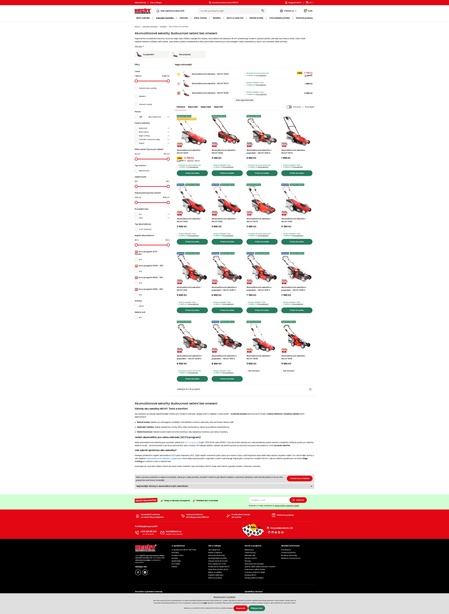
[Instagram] (145, 572)
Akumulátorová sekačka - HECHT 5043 (210, 74)
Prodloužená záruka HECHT (219, 566)
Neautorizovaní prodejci (254, 564)
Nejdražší (218, 107)
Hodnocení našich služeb (255, 569)
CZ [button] (310, 2)
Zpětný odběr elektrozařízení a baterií (260, 566)
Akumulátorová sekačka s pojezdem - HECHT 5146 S (293, 288)
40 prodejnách (263, 167)
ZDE (205, 603)
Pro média (176, 564)
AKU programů (191, 442)
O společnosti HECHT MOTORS (184, 550)
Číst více (138, 46)
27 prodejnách (261, 75)
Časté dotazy (250, 552)
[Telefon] (137, 533)
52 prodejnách (228, 236)
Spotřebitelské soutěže (217, 558)
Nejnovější (193, 107)
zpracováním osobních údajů (287, 505)
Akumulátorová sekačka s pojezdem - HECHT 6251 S (258, 151)
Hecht (137, 26)
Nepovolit (240, 608)
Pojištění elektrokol (215, 575)
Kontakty (175, 552)
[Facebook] (138, 572)
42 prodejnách (263, 236)
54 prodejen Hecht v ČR (281, 528)
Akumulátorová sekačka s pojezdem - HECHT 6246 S (189, 357)
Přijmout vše (256, 608)
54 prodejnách (261, 94)
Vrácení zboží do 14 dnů (217, 561)
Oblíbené (180, 107)
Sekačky (163, 26)
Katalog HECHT (251, 575)
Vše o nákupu (156, 2)
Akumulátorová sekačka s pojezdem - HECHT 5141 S (258, 288)
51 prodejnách (261, 85)
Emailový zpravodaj (289, 555)
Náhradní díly (140, 2)
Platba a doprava (215, 552)
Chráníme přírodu (288, 552)
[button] (170, 11)
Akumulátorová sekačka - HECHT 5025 (210, 93)
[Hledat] (262, 11)
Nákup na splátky (215, 572)
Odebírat (300, 500)
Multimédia (176, 561)
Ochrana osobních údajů (255, 572)
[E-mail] (162, 533)
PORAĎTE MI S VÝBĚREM (299, 478)
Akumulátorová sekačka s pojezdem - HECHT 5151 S (224, 357)
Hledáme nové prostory (290, 558)
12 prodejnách (193, 373)
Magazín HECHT (295, 2)
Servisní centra (251, 558)
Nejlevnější (206, 107)
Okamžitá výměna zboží (218, 569)
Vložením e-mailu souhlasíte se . (274, 505)
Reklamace (249, 550)
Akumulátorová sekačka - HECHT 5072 (210, 83)
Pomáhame (286, 550)
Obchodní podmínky (216, 555)
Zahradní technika (150, 26)
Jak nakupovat (214, 550)
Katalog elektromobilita (254, 578)
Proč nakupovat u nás (217, 564)
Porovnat (297, 107)
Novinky (175, 558)
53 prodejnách (193, 236)
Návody (248, 561)
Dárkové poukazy (215, 578)
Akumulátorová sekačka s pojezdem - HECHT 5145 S (224, 288)
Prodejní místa (177, 555)
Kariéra (174, 566)
